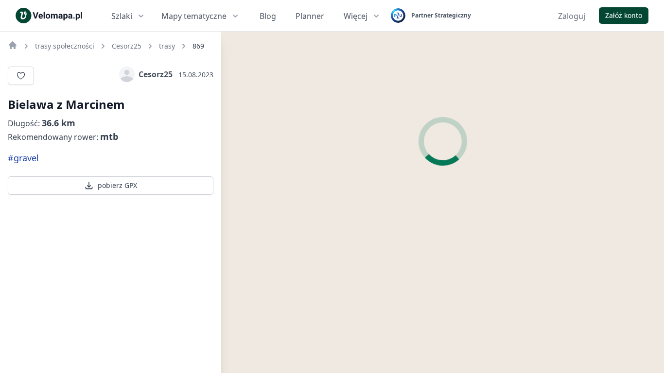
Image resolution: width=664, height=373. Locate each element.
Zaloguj (571, 16)
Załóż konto (623, 15)
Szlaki (121, 16)
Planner (310, 16)
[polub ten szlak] (21, 76)
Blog (268, 16)
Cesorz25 (156, 74)
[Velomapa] (12, 45)
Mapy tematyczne (194, 16)
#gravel (23, 158)
